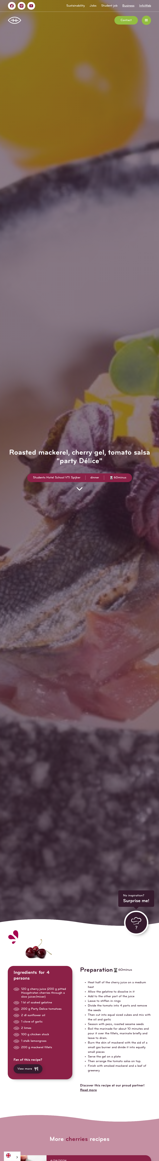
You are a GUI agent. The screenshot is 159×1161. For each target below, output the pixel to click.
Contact (126, 20)
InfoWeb (145, 5)
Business (128, 5)
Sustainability (75, 5)
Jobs (93, 5)
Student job (109, 5)
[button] (146, 20)
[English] (12, 1155)
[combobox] (12, 1156)
